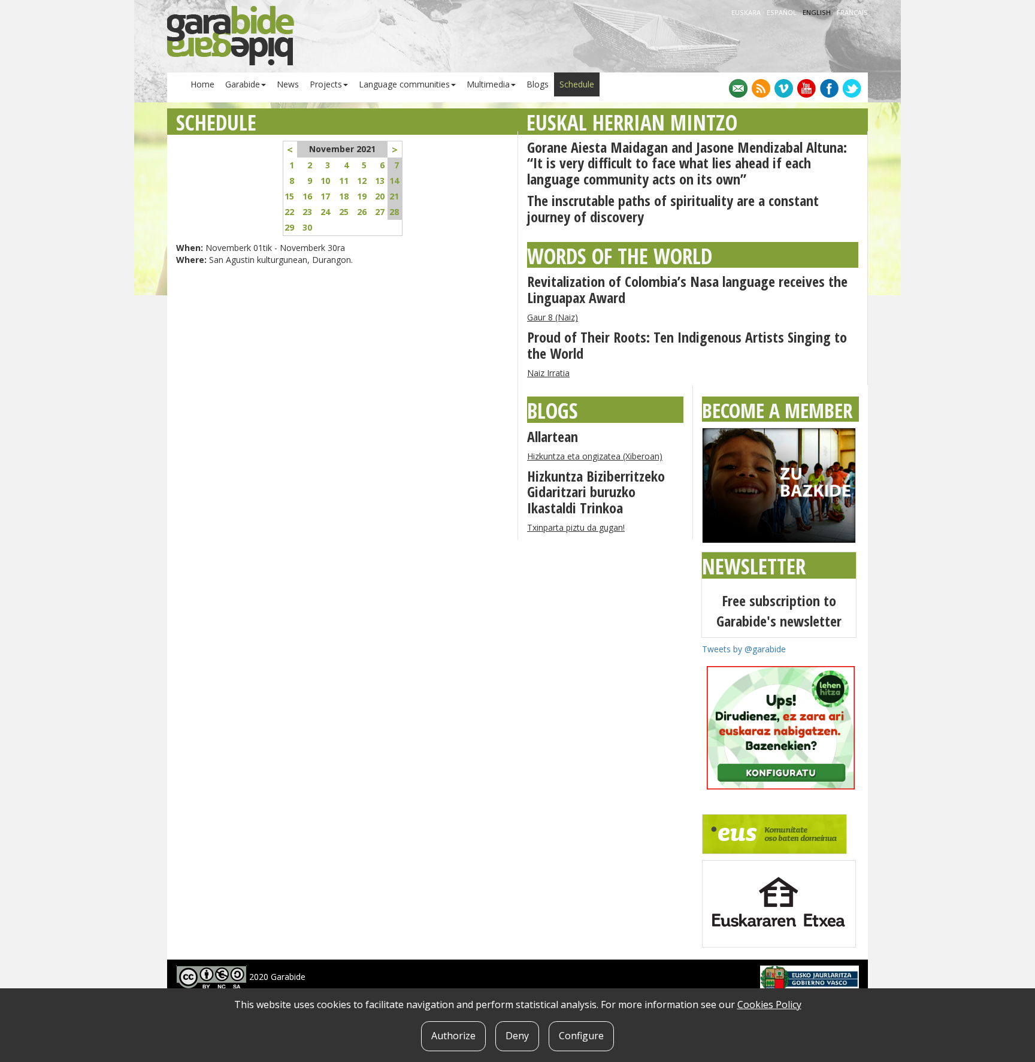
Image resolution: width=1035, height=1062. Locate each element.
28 (394, 211)
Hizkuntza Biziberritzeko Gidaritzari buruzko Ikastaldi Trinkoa (596, 492)
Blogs (537, 84)
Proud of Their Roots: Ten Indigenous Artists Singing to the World (687, 344)
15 (289, 196)
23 (307, 211)
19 (362, 196)
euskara (746, 12)
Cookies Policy (769, 1004)
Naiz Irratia (548, 373)
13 (380, 180)
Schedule (576, 84)
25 (344, 211)
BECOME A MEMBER (777, 410)
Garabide (242, 84)
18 (344, 196)
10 (325, 180)
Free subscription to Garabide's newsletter (779, 611)
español (782, 12)
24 (325, 211)
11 (344, 180)
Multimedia (488, 84)
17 (325, 196)
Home (202, 84)
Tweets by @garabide (744, 649)
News (288, 84)
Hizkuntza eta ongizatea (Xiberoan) (594, 456)
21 (394, 196)
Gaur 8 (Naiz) (552, 317)
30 (307, 227)
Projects (326, 84)
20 (380, 196)
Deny (517, 1035)
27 (380, 211)
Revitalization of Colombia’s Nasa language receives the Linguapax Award (687, 289)
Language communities (404, 84)
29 (289, 227)
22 (289, 211)
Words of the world (619, 256)
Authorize (453, 1035)
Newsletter (754, 566)
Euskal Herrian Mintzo (631, 122)
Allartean (552, 436)
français (852, 12)
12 (362, 180)
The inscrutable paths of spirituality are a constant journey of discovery (673, 208)
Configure (581, 1035)
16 (307, 196)
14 (394, 180)
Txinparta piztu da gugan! (576, 527)
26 (362, 211)
